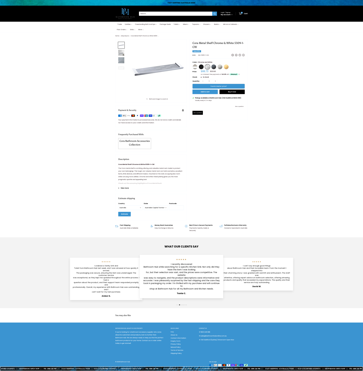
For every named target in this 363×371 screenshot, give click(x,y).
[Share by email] (243, 55)
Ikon (193, 55)
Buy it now (232, 92)
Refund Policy (176, 347)
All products (125, 36)
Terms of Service (177, 350)
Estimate (124, 214)
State (146, 203)
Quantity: (196, 81)
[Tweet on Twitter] (240, 55)
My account (226, 14)
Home (117, 36)
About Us (174, 335)
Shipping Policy (176, 353)
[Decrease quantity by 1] (203, 81)
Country (121, 203)
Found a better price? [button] (219, 86)
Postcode (173, 203)
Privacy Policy (176, 344)
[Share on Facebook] (232, 55)
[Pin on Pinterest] (236, 55)
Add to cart (205, 92)
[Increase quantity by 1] (215, 81)
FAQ (172, 332)
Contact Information (178, 338)
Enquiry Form (175, 341)
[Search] (214, 14)
